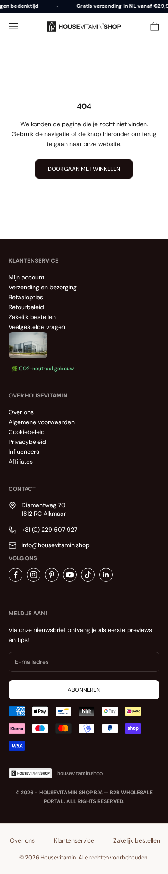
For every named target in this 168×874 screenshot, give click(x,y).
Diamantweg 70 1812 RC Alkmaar (44, 509)
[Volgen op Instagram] (33, 574)
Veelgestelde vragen (37, 327)
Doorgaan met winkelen (84, 169)
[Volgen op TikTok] (88, 574)
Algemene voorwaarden (42, 422)
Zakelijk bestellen (32, 317)
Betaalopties (26, 297)
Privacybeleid (27, 442)
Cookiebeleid (27, 432)
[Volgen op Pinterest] (51, 574)
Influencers (24, 452)
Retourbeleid (26, 307)
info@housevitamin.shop (56, 545)
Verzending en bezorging (43, 287)
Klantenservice (74, 840)
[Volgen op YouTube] (69, 574)
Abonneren (84, 690)
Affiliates (21, 461)
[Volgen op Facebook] (15, 574)
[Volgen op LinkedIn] (106, 574)
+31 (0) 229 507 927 (49, 529)
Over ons (21, 412)
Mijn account (26, 277)
